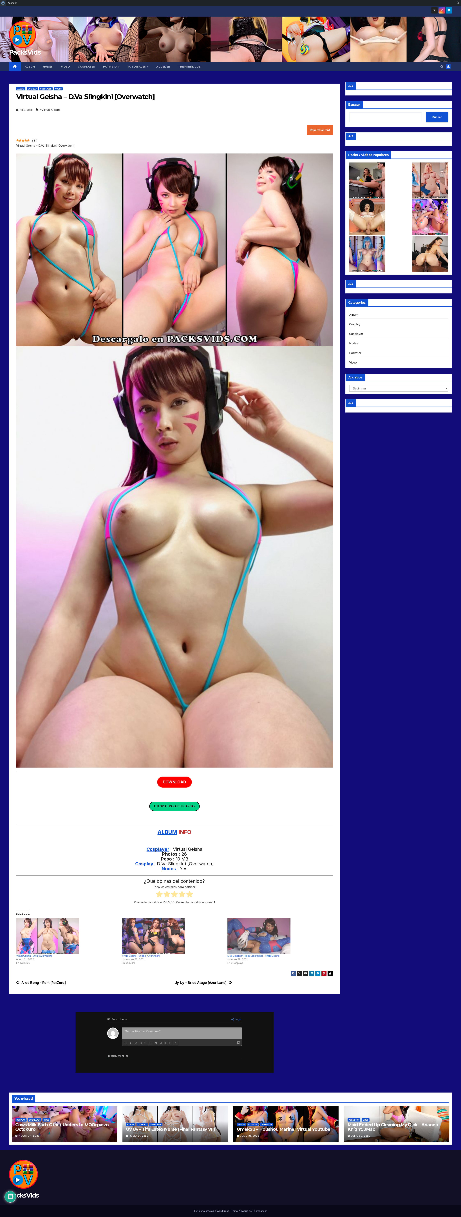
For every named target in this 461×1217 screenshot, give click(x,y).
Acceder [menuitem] (12, 2)
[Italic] (130, 1043)
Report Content (320, 129)
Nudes (48, 66)
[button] (441, 66)
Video (65, 66)
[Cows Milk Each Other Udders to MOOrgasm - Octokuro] (430, 217)
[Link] (165, 1043)
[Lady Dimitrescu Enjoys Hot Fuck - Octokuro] (367, 217)
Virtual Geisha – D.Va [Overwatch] (34, 955)
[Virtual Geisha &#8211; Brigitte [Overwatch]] (173, 936)
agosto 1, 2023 (29, 1135)
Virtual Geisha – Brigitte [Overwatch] (141, 955)
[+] (176, 1042)
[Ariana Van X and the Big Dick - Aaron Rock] (430, 254)
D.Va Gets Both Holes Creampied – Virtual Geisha (253, 955)
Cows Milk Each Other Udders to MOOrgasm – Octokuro (63, 1127)
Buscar (354, 105)
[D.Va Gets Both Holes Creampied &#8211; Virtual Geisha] (278, 936)
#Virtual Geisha (50, 110)
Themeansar (259, 1210)
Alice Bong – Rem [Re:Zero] (43, 983)
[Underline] (135, 1043)
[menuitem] (3, 3)
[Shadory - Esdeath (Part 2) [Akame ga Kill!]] (367, 254)
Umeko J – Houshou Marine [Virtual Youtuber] (285, 1129)
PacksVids (25, 52)
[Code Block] (160, 1043)
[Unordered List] (150, 1043)
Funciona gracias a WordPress (212, 1210)
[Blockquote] (155, 1043)
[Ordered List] (145, 1043)
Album (30, 66)
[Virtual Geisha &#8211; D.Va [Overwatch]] (67, 936)
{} (170, 1042)
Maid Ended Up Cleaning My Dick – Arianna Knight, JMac (393, 1127)
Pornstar (111, 66)
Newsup (243, 1210)
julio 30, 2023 (360, 1135)
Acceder (163, 66)
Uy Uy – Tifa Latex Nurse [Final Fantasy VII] (170, 1129)
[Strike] (140, 1043)
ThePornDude (189, 66)
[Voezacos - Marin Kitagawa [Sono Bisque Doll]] (430, 180)
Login (237, 1019)
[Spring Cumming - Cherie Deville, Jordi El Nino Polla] (367, 180)
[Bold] (125, 1043)
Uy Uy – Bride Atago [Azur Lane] (200, 983)
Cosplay (32, 89)
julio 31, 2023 (138, 1135)
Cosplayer (86, 66)
